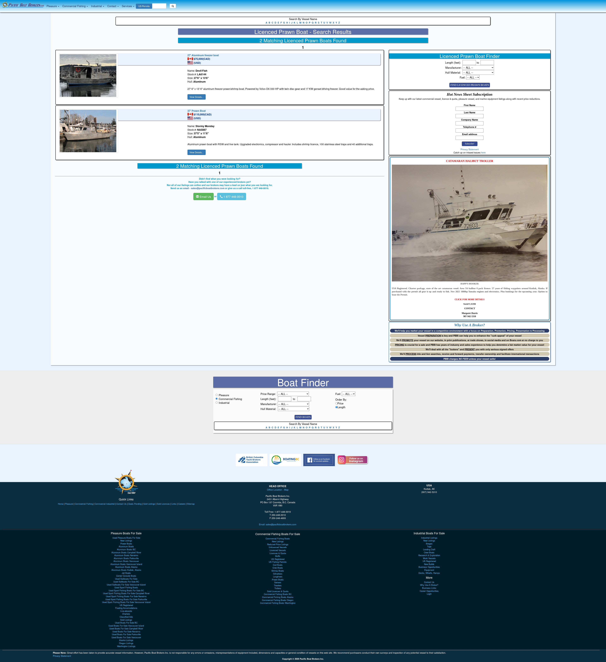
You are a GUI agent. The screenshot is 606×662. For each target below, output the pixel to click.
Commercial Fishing (230, 399)
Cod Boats (277, 564)
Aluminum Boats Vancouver (126, 561)
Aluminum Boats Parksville (126, 558)
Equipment (429, 569)
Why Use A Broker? (429, 584)
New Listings (126, 540)
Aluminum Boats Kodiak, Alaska (126, 569)
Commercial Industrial (105, 503)
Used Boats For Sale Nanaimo (126, 631)
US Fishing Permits (278, 561)
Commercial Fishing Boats (278, 538)
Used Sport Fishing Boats (126, 587)
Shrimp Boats (277, 570)
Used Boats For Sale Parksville (126, 634)
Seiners (277, 582)
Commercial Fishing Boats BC (277, 594)
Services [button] (127, 6)
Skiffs (277, 556)
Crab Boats (278, 567)
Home (60, 503)
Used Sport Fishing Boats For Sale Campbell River (126, 593)
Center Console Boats (126, 575)
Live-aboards (126, 610)
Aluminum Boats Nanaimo (126, 555)
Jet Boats (126, 572)
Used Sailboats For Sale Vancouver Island (126, 584)
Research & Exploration (429, 555)
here (483, 152)
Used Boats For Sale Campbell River (126, 628)
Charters (126, 613)
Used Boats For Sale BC (126, 622)
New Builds (429, 564)
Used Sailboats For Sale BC (126, 581)
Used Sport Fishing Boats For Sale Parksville (126, 599)
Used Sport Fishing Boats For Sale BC (126, 590)
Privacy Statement (469, 149)
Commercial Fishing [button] (74, 6)
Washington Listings (126, 646)
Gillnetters (277, 573)
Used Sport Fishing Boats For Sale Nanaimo (126, 596)
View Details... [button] (197, 96)
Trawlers (278, 585)
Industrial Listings (429, 537)
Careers (181, 503)
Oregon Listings (126, 643)
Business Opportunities (429, 566)
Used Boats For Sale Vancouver (126, 637)
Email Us (205, 196)
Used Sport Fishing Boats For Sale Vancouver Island (126, 602)
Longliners (277, 576)
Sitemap (191, 503)
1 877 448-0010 (233, 196)
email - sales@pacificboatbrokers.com (203, 188)
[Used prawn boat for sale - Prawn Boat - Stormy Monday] (122, 131)
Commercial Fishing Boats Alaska (277, 597)
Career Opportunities (429, 590)
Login (429, 593)
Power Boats (126, 543)
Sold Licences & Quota (277, 591)
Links (174, 503)
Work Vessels (429, 558)
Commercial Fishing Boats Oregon (277, 600)
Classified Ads (126, 616)
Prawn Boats (278, 579)
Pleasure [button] (52, 6)
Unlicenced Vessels (278, 547)
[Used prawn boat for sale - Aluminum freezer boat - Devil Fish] (122, 75)
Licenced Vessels (278, 550)
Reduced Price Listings (277, 544)
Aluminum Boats (126, 546)
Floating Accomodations (126, 607)
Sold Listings (149, 503)
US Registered (126, 605)
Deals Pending (135, 503)
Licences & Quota (278, 553)
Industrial (224, 403)
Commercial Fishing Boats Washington (277, 602)
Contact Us (121, 503)
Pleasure (224, 395)
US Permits (144, 6)
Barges (429, 543)
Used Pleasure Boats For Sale (126, 537)
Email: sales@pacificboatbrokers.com (277, 524)
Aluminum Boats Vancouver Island (126, 564)
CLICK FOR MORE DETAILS (469, 299)
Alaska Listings (126, 640)
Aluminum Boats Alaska (126, 566)
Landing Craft (429, 549)
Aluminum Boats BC (126, 549)
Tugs (429, 546)
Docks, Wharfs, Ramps (429, 572)
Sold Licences (163, 503)
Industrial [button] (97, 6)
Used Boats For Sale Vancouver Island (126, 625)
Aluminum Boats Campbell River (126, 552)
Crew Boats (429, 552)
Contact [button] (112, 6)
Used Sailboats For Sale (126, 578)
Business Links (429, 587)
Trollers (277, 588)
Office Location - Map (277, 489)
